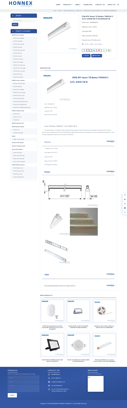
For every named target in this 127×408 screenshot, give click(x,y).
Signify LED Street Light (18, 139)
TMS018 (91, 44)
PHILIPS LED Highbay (18, 62)
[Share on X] (89, 50)
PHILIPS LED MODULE (18, 177)
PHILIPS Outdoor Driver (18, 171)
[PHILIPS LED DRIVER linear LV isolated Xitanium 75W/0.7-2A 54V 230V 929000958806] (104, 345)
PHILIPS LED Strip (17, 53)
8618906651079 (56, 374)
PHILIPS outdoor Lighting (18, 80)
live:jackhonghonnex (57, 385)
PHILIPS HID (16, 120)
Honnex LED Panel (17, 152)
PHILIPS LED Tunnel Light (19, 92)
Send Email (97, 55)
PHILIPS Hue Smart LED (18, 123)
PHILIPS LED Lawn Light (18, 95)
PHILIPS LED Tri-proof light (19, 68)
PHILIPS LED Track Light (19, 71)
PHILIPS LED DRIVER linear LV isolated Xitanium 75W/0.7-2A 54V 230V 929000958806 (104, 360)
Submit (12, 395)
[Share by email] (109, 50)
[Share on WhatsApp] (104, 50)
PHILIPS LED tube (17, 56)
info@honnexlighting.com (58, 382)
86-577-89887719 (56, 378)
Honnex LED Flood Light (18, 158)
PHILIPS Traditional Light (18, 110)
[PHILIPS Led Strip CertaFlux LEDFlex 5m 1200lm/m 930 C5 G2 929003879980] (104, 311)
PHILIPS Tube (16, 113)
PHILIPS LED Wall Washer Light (20, 101)
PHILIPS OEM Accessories (18, 164)
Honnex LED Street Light (18, 155)
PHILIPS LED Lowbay (18, 59)
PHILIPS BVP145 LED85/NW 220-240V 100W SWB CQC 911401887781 (52, 360)
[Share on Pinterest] (99, 50)
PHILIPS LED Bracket (18, 77)
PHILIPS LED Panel (17, 74)
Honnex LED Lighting (17, 149)
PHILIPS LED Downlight (18, 38)
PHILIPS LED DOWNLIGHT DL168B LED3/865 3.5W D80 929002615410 (78, 360)
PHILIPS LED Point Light (18, 98)
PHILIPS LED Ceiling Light (19, 65)
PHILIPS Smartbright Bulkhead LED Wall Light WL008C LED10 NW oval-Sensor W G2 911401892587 (52, 327)
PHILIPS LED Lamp (17, 47)
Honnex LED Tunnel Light (19, 161)
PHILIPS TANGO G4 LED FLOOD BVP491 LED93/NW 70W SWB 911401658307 (78, 326)
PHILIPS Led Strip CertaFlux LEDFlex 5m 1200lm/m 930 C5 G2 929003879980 (104, 326)
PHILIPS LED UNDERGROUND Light (21, 107)
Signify (13, 136)
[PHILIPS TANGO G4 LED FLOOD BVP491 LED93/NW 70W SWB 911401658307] (78, 311)
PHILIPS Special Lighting (18, 126)
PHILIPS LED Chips (17, 174)
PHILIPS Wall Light (17, 86)
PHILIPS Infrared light (18, 132)
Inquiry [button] (86, 55)
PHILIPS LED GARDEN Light (19, 104)
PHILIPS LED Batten (17, 41)
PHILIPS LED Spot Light (18, 44)
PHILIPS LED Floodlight (18, 89)
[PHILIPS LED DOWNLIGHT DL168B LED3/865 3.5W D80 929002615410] (78, 345)
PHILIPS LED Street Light (19, 83)
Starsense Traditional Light (18, 146)
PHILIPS (87, 44)
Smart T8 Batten (98, 44)
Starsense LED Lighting (18, 142)
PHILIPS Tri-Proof (17, 117)
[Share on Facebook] (84, 50)
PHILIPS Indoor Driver (18, 168)
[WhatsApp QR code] (125, 203)
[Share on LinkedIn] (94, 50)
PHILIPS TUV (16, 129)
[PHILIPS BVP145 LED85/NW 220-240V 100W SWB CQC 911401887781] (52, 345)
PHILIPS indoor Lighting (18, 35)
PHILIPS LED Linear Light (19, 50)
